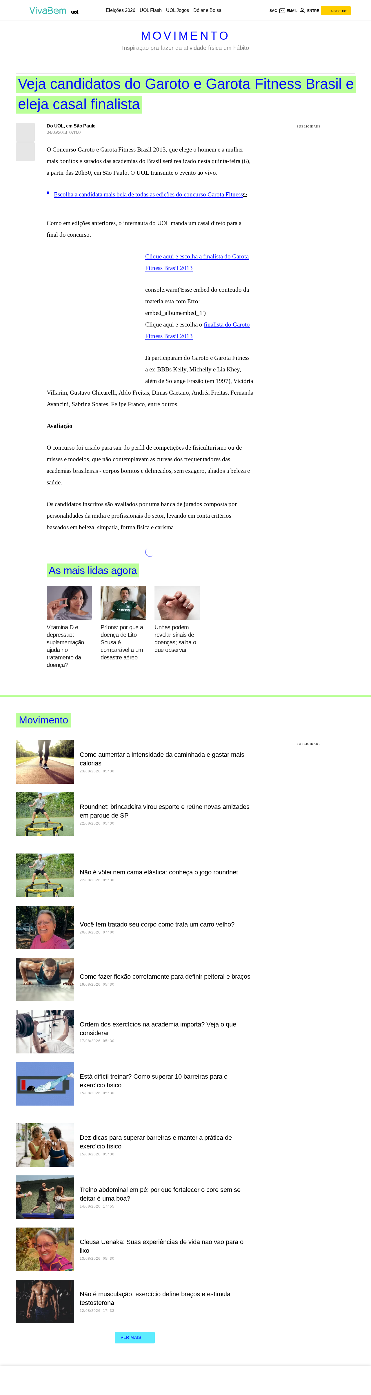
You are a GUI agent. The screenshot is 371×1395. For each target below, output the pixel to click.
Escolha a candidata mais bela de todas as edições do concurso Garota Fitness (148, 194)
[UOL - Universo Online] (75, 12)
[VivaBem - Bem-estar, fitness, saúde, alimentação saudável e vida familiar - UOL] (49, 10)
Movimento (185, 35)
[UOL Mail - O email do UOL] (288, 10)
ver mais (131, 1337)
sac (273, 11)
